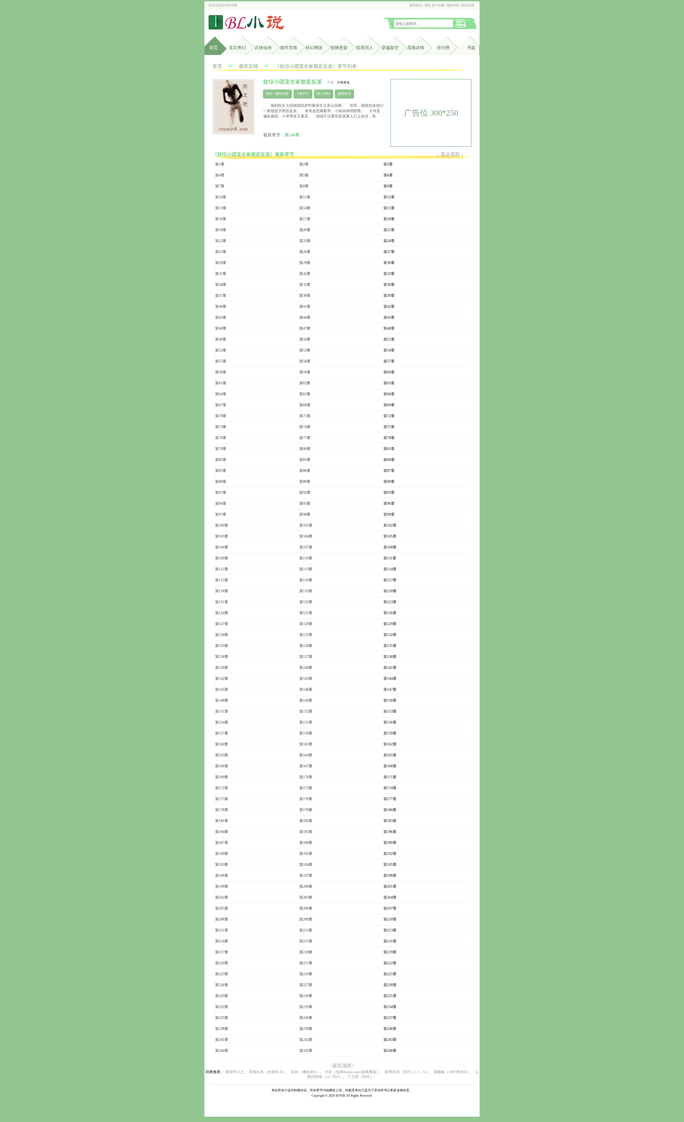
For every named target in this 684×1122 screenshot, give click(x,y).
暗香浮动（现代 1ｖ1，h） (407, 1072)
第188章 (305, 843)
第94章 (220, 503)
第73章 (220, 427)
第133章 (221, 646)
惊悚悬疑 (339, 47)
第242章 (305, 1040)
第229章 (221, 996)
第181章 (221, 821)
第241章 (221, 1040)
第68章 (304, 405)
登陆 (427, 5)
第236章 (305, 1018)
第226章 (221, 985)
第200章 (305, 886)
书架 (471, 47)
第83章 (304, 460)
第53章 (304, 350)
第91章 (220, 493)
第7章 (219, 186)
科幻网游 (313, 47)
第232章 (221, 1007)
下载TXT (302, 94)
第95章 (304, 503)
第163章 (221, 755)
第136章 (221, 657)
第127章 (221, 624)
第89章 (304, 482)
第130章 (221, 635)
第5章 (304, 175)
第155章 (305, 722)
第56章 (304, 361)
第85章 (220, 471)
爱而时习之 (234, 1072)
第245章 (305, 1051)
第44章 (304, 317)
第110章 (305, 558)
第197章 (305, 876)
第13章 (220, 208)
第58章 (220, 372)
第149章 (305, 700)
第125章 (305, 613)
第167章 (305, 766)
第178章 (221, 810)
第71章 (304, 416)
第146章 (305, 690)
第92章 (304, 493)
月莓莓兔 (343, 82)
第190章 (221, 854)
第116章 (305, 580)
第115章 (221, 580)
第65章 (304, 394)
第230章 (305, 996)
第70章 (220, 416)
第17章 (304, 219)
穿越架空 (390, 47)
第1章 (219, 164)
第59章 (304, 372)
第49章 (220, 339)
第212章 (305, 930)
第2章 (304, 164)
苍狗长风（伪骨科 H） (267, 1072)
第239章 (305, 1029)
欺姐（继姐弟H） (305, 1072)
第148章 (221, 700)
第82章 (220, 460)
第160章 (221, 744)
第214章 (221, 941)
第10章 (220, 197)
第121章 (221, 602)
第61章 (220, 383)
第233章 (305, 1007)
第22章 (220, 241)
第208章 (221, 919)
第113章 (305, 569)
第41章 (304, 307)
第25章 (220, 252)
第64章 (220, 394)
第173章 (305, 788)
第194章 (305, 865)
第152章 (305, 711)
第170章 (305, 777)
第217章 (221, 952)
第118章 (221, 591)
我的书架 (452, 5)
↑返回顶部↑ (342, 1065)
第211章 (221, 930)
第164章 (305, 755)
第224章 (305, 974)
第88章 (220, 482)
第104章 (305, 536)
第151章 (221, 711)
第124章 (221, 613)
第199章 (221, 886)
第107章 (305, 547)
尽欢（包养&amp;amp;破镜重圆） (352, 1072)
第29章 (304, 263)
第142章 (221, 679)
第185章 (305, 832)
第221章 (305, 963)
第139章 (221, 668)
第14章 (304, 208)
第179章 (305, 810)
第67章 (220, 405)
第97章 (220, 514)
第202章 (221, 897)
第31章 (220, 274)
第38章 (304, 296)
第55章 (220, 361)
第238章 (221, 1029)
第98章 (304, 514)
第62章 (304, 383)
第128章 (305, 624)
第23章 (304, 241)
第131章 (305, 635)
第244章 (221, 1051)
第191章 (305, 854)
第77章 (304, 438)
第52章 (220, 350)
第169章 (221, 777)
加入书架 (323, 94)
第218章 (305, 952)
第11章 (304, 197)
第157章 (221, 733)
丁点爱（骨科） (360, 1077)
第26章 (304, 252)
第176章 (305, 799)
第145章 (221, 690)
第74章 (304, 427)
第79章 (220, 449)
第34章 (220, 285)
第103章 (221, 536)
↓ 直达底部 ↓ (450, 154)
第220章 (221, 963)
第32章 (304, 274)
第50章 (304, 339)
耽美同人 (364, 47)
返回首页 (415, 5)
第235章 (221, 1018)
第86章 (304, 471)
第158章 (305, 733)
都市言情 (288, 47)
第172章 (221, 788)
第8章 (304, 186)
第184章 (221, 832)
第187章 (221, 843)
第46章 (220, 328)
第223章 (221, 974)
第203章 (305, 897)
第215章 (305, 941)
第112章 (221, 569)
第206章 (305, 908)
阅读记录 (467, 5)
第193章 (221, 865)
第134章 (305, 646)
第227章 (305, 985)
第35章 (304, 285)
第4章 (219, 175)
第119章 (305, 591)
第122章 (305, 602)
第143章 (305, 679)
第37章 (220, 296)
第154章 (221, 722)
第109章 (221, 558)
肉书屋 (232, 5)
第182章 (305, 821)
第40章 (220, 307)
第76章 (220, 438)
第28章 (220, 263)
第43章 (220, 317)
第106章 (221, 547)
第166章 (221, 766)
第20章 (304, 230)
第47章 (304, 328)
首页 (213, 47)
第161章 (305, 744)
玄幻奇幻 (237, 47)
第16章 (220, 219)
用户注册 (438, 5)
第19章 (220, 230)
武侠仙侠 (263, 47)
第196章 (221, 876)
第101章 (305, 525)
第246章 (292, 135)
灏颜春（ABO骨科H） (452, 1072)
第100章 (221, 525)
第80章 (304, 449)
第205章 (221, 908)
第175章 (221, 799)
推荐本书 (344, 94)
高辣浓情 (415, 47)
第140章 (305, 668)
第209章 (305, 919)
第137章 (305, 657)
